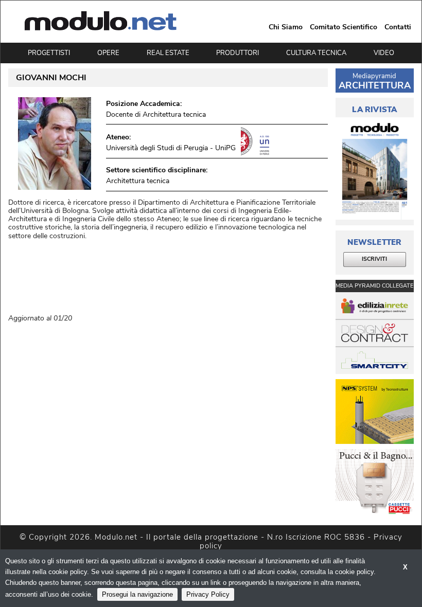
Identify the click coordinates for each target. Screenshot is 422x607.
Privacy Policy (208, 594)
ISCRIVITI (374, 259)
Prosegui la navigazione (137, 594)
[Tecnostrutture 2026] (375, 411)
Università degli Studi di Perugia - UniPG (171, 148)
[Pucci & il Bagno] (375, 481)
